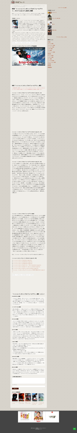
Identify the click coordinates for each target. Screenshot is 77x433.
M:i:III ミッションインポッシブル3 (27, 403)
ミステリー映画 (50, 57)
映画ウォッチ (18, 2)
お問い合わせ (33, 428)
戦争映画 (49, 65)
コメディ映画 (50, 48)
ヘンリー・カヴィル (29, 42)
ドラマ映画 (50, 50)
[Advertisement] (28, 75)
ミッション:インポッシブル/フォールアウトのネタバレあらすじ (25, 268)
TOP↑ (74, 428)
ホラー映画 (50, 58)
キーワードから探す (63, 7)
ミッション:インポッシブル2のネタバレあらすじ (22, 261)
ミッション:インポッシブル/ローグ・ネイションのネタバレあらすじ (26, 266)
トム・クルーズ (22, 42)
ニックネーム (14, 384)
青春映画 (49, 53)
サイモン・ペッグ (15, 42)
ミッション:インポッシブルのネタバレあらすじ (22, 260)
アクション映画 (50, 43)
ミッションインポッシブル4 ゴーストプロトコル (34, 403)
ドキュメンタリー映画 (52, 62)
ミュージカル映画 (51, 60)
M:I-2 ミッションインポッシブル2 (21, 403)
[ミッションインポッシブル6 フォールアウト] (15, 20)
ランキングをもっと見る (62, 36)
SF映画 (49, 41)
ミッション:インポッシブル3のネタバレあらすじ (22, 263)
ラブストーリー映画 (51, 52)
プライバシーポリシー (42, 428)
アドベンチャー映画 (51, 45)
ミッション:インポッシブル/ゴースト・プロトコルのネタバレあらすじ (27, 265)
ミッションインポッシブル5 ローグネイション (41, 403)
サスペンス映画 (50, 55)
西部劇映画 (50, 67)
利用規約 (37, 428)
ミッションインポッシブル (14, 403)
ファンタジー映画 (51, 47)
